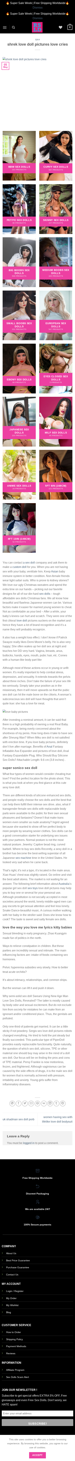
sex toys (33, 888)
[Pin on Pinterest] (37, 1103)
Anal (49, 746)
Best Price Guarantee (18, 1260)
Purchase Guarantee (17, 1267)
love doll (22, 620)
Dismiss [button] (38, 7)
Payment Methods (16, 1346)
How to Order (13, 1332)
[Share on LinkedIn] (50, 1103)
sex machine (23, 857)
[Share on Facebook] (18, 1103)
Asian (54, 571)
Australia (63, 883)
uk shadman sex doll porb (18, 1119)
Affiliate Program (15, 1370)
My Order (11, 1298)
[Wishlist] (60, 27)
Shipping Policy (14, 1339)
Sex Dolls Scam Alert (17, 1377)
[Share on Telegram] (63, 1103)
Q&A (37, 39)
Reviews (10, 1353)
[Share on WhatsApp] (12, 1103)
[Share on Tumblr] (56, 1103)
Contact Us (12, 1274)
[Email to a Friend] (31, 1103)
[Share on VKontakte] (44, 1103)
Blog (8, 1312)
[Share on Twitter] (25, 1103)
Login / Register (15, 1291)
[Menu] (5, 27)
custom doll (19, 566)
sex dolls (44, 593)
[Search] (13, 27)
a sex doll (29, 562)
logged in (29, 1143)
